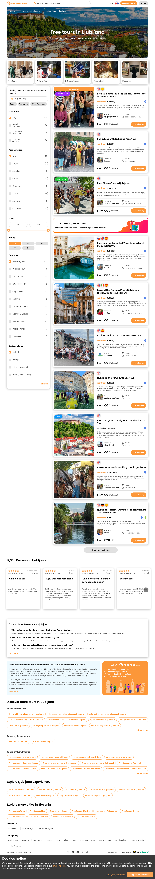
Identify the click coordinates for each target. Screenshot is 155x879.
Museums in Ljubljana (18, 725)
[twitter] (82, 852)
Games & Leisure (30, 314)
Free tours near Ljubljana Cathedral (98, 763)
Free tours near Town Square (54, 769)
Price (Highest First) (21, 367)
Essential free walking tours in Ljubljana (26, 714)
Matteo (107, 313)
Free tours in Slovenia (31, 11)
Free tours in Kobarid (39, 817)
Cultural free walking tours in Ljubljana (26, 720)
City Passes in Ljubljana (69, 795)
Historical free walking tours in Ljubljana (66, 714)
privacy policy (59, 865)
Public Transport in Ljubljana (98, 795)
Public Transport (30, 329)
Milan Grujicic (109, 445)
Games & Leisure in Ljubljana (131, 789)
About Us (26, 840)
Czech (30, 178)
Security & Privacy (87, 840)
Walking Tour (30, 269)
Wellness (30, 336)
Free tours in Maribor (81, 811)
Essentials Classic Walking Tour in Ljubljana (121, 467)
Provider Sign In (29, 828)
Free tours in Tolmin (86, 817)
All (15, 243)
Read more (13, 653)
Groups (50, 840)
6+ (28, 248)
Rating (15, 360)
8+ (42, 243)
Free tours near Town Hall (130, 763)
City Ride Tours (30, 284)
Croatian (30, 208)
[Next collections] (146, 69)
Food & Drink (30, 276)
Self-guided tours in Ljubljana (133, 720)
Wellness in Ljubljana (45, 795)
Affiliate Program (46, 828)
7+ (15, 248)
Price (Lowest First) (21, 375)
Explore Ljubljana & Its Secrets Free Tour (119, 335)
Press (74, 840)
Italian (30, 193)
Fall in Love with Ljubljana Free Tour (116, 139)
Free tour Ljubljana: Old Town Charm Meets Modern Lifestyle (121, 244)
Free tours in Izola (16, 817)
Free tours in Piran (17, 811)
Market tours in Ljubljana (75, 725)
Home (12, 11)
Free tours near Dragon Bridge (22, 757)
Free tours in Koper (58, 811)
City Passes (30, 291)
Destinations (13, 840)
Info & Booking (138, 124)
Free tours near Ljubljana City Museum (60, 763)
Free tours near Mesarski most (54, 757)
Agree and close (140, 874)
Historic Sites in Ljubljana (20, 795)
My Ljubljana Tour (111, 117)
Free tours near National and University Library (125, 769)
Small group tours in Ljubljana (46, 725)
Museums (30, 299)
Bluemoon (108, 356)
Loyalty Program (14, 846)
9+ (28, 243)
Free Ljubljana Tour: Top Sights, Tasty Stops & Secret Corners (121, 95)
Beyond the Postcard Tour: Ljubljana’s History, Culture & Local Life (118, 291)
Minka (106, 533)
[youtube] (77, 852)
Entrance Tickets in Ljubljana (21, 789)
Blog (66, 840)
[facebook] (72, 852)
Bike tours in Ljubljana (18, 741)
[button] (20, 72)
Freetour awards (137, 840)
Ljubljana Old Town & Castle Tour (115, 378)
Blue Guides (108, 268)
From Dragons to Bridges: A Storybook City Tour (121, 421)
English (30, 163)
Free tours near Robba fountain (86, 769)
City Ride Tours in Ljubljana (102, 789)
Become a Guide (128, 3)
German (30, 186)
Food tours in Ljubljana (43, 741)
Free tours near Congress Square (23, 763)
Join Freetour (13, 828)
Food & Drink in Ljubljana (50, 789)
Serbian (30, 201)
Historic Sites (30, 321)
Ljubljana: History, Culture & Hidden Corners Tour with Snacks (121, 511)
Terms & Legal (105, 840)
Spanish (30, 171)
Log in (143, 3)
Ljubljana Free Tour (111, 203)
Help (58, 840)
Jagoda (107, 161)
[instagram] (68, 852)
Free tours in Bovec (130, 811)
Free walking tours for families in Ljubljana (66, 720)
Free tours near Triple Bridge (119, 757)
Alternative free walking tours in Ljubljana (107, 714)
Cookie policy (120, 840)
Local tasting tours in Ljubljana (105, 725)
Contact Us (38, 840)
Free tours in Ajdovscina (106, 811)
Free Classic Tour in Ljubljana (113, 183)
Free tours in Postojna (63, 817)
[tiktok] (87, 852)
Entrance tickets (30, 306)
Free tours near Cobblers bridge (87, 757)
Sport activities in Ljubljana (102, 720)
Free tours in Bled (37, 811)
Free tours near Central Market (22, 769)
